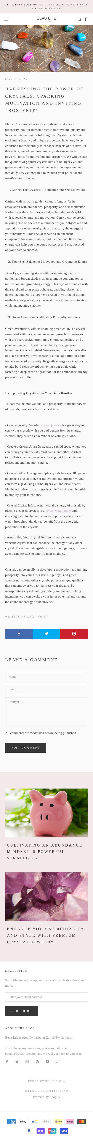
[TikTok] (57, 1061)
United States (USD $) (44, 1081)
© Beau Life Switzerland (46, 1090)
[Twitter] (17, 1061)
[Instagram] (27, 1061)
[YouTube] (47, 1061)
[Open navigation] (6, 19)
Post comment (25, 747)
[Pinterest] (37, 1061)
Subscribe (21, 1011)
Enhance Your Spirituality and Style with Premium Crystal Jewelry (45, 935)
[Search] (80, 19)
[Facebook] (6, 1061)
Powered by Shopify (46, 1097)
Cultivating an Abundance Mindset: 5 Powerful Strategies (44, 851)
